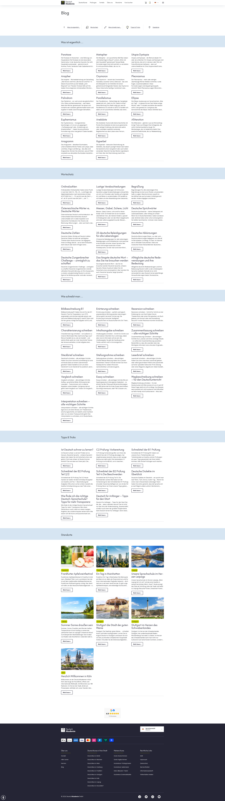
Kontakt (63, 756)
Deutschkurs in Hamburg (94, 767)
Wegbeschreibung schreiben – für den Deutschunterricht (147, 378)
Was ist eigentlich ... (73, 27)
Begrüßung (137, 186)
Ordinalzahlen (69, 186)
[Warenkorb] (146, 3)
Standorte (156, 27)
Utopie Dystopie (140, 54)
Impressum (143, 759)
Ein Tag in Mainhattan (108, 573)
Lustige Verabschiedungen (111, 186)
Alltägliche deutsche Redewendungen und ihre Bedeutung (146, 260)
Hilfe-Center (65, 759)
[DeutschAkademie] (68, 2)
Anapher (66, 76)
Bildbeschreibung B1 (72, 308)
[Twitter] (146, 797)
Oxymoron (102, 76)
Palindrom (66, 98)
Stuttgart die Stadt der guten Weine (112, 626)
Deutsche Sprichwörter (144, 208)
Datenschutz (144, 763)
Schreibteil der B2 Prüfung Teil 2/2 (75, 473)
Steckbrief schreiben (72, 355)
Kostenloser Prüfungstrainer (122, 763)
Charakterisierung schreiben (76, 330)
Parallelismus (103, 98)
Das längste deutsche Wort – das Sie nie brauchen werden (112, 259)
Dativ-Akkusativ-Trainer (121, 771)
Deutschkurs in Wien (93, 763)
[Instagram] (152, 797)
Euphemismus (68, 119)
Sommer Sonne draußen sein (77, 625)
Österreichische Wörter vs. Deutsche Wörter (75, 210)
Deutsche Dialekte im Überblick (143, 473)
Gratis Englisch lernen (120, 759)
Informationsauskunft (146, 771)
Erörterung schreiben (107, 308)
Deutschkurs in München (94, 759)
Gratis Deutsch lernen (120, 756)
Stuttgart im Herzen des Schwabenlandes (144, 626)
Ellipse (135, 98)
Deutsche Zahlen (70, 232)
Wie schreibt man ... (114, 27)
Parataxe (66, 54)
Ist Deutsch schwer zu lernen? (77, 449)
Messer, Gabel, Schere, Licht (112, 208)
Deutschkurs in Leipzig (94, 782)
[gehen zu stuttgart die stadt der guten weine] (112, 608)
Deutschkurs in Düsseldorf (95, 786)
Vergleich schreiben (72, 376)
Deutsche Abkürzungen (144, 232)
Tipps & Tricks (135, 27)
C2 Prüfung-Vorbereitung (110, 449)
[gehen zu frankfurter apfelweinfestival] (77, 556)
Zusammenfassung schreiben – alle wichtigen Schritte (147, 332)
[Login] (150, 3)
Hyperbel (101, 141)
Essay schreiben (105, 376)
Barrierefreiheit (145, 767)
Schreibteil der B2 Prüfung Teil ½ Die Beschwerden (110, 473)
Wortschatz (94, 27)
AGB (141, 756)
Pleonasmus (138, 76)
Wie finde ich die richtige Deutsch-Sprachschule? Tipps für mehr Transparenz (75, 498)
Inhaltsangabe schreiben (110, 330)
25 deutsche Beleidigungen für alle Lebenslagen (111, 234)
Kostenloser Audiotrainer (121, 767)
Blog (62, 767)
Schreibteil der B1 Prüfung (145, 449)
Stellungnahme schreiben (110, 355)
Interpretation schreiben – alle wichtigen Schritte (75, 403)
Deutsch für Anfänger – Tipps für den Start (112, 497)
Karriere (63, 763)
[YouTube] (159, 797)
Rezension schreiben (142, 308)
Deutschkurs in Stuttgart (94, 774)
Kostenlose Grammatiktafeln (122, 774)
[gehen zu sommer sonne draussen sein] (77, 608)
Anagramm (67, 141)
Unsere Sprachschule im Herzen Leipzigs (147, 575)
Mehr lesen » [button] (67, 71)
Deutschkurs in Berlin (93, 756)
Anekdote (101, 119)
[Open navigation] (163, 3)
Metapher (101, 54)
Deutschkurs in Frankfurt (94, 771)
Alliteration (137, 119)
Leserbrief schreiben (142, 355)
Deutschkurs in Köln (93, 778)
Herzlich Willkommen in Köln (76, 676)
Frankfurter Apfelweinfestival (77, 573)
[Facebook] (139, 797)
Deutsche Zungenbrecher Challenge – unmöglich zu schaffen (75, 260)
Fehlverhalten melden (146, 774)
